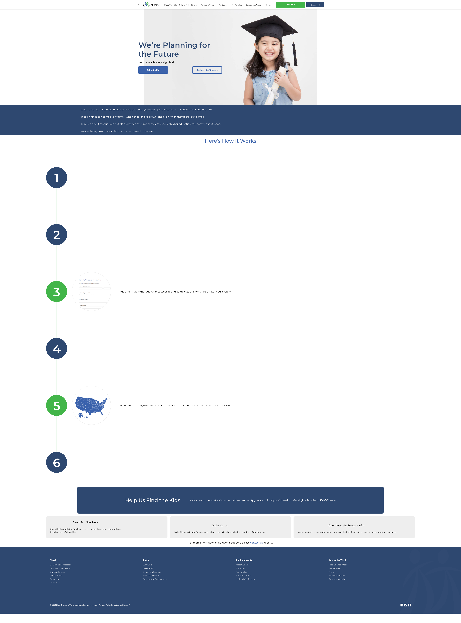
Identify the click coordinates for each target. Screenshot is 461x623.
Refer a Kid (184, 5)
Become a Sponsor (152, 572)
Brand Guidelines (337, 575)
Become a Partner (151, 575)
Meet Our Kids (170, 5)
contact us (256, 542)
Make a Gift (290, 4)
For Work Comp (243, 575)
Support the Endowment (155, 579)
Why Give (147, 565)
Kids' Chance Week (338, 565)
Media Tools (334, 568)
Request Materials (337, 579)
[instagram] (401, 605)
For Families (241, 572)
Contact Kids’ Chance (207, 70)
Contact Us (55, 583)
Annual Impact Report (60, 568)
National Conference (245, 579)
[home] (149, 4)
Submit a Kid (153, 70)
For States (240, 568)
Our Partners (56, 575)
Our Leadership (57, 572)
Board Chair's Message (60, 565)
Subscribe (55, 579)
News (331, 572)
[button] (195, 4)
